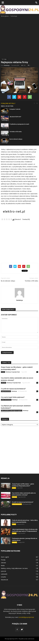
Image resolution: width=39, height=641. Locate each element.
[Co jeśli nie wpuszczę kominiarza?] (5, 504)
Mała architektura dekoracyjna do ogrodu (12, 410)
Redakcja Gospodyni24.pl (13, 372)
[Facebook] (17, 629)
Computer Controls (14, 109)
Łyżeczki (3, 571)
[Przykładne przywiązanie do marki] (5, 126)
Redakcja (6, 65)
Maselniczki (4, 580)
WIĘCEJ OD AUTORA (7, 106)
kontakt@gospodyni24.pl (26, 617)
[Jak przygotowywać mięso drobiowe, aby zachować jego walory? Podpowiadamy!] (5, 531)
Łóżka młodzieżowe (6, 399)
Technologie (4, 59)
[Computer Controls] (5, 111)
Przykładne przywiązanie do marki (19, 124)
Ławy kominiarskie (6, 391)
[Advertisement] (19, 37)
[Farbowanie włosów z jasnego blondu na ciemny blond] (5, 540)
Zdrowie (3, 382)
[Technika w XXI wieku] (5, 133)
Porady (14, 533)
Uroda (3, 372)
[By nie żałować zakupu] (5, 140)
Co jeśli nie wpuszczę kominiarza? (13, 389)
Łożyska (3, 577)
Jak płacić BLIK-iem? (15, 116)
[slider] (6, 219)
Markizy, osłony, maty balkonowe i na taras (14, 568)
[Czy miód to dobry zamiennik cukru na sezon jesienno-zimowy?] (5, 495)
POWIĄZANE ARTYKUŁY (8, 103)
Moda (3, 565)
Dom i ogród (5, 557)
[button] (36, 2)
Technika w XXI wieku (15, 131)
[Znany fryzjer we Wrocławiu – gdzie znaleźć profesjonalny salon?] (5, 486)
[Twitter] (22, 629)
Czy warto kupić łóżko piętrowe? (13, 397)
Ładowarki (4, 574)
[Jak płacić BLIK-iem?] (5, 118)
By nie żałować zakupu (15, 139)
